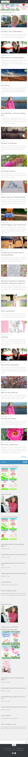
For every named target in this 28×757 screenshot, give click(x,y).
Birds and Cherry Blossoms (9, 392)
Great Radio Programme (8, 171)
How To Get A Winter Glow (9, 445)
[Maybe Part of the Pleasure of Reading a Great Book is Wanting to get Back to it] (14, 270)
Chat (2, 29)
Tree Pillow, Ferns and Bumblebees (11, 31)
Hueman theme (20, 750)
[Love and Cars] (14, 75)
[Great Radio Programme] (14, 161)
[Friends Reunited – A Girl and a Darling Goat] (14, 103)
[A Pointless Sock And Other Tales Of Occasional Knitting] (14, 242)
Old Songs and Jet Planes (8, 419)
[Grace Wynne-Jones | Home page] (7, 2)
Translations (4, 337)
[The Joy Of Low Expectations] (14, 354)
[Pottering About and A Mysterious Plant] (14, 187)
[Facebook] (24, 462)
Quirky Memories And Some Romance (13, 57)
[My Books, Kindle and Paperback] (9, 489)
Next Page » (24, 457)
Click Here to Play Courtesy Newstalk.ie (9, 584)
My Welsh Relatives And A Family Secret (13, 225)
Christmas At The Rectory (9, 143)
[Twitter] (26, 462)
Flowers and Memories (8, 311)
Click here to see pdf (5, 548)
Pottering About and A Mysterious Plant (13, 197)
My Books (3, 55)
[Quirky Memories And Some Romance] (14, 47)
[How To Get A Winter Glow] (14, 434)
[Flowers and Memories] (14, 301)
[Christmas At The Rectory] (14, 133)
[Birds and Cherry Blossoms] (14, 382)
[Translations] (14, 327)
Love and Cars (5, 85)
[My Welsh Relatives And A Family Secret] (14, 214)
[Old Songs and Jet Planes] (14, 408)
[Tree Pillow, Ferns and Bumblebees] (14, 21)
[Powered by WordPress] (9, 750)
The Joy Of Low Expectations (10, 365)
